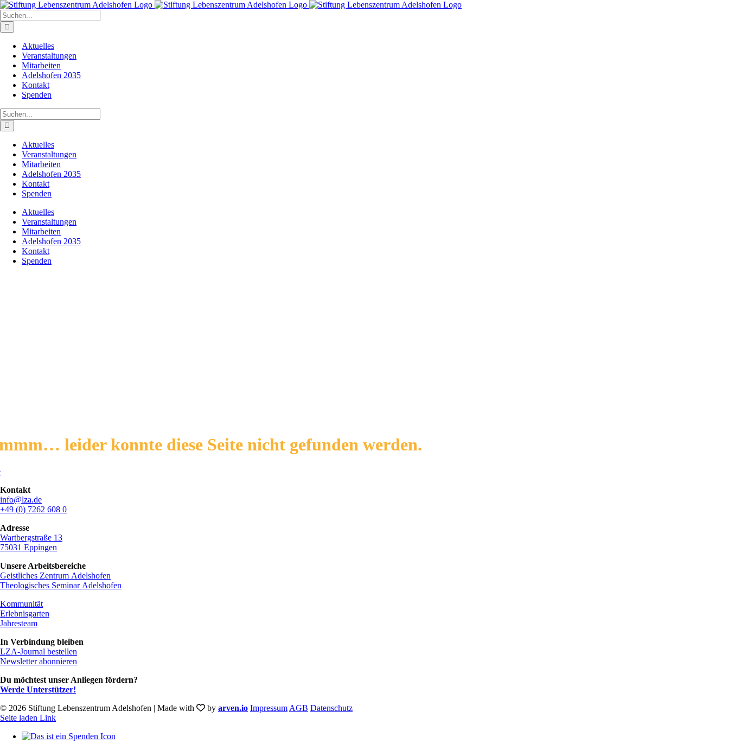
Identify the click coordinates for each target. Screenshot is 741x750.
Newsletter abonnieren (38, 661)
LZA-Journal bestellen (38, 651)
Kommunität (21, 603)
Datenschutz (331, 708)
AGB (298, 708)
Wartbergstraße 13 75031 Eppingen (31, 542)
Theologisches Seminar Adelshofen (61, 585)
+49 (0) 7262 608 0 (33, 509)
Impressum (269, 708)
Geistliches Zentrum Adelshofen (55, 575)
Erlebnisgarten (24, 613)
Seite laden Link (28, 717)
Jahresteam (18, 623)
